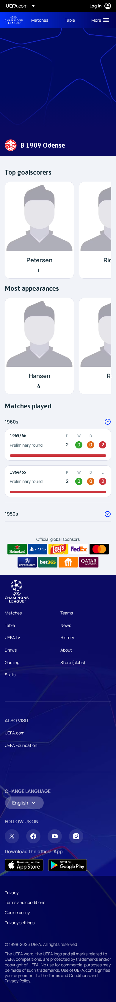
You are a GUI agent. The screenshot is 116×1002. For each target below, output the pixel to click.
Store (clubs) (72, 662)
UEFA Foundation (21, 745)
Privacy (11, 892)
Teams (66, 613)
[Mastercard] (99, 549)
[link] (39, 19)
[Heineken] (17, 549)
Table (10, 625)
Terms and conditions (25, 902)
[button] (98, 19)
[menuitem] (43, 19)
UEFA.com (14, 733)
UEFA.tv (12, 637)
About (66, 650)
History (67, 637)
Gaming (12, 662)
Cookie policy (17, 912)
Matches (13, 613)
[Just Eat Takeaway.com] (68, 562)
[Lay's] (58, 549)
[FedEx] (78, 549)
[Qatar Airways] (88, 562)
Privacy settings (20, 922)
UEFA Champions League (14, 20)
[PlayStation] (37, 549)
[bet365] (47, 562)
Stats (10, 674)
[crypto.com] (27, 562)
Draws (11, 650)
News (65, 625)
